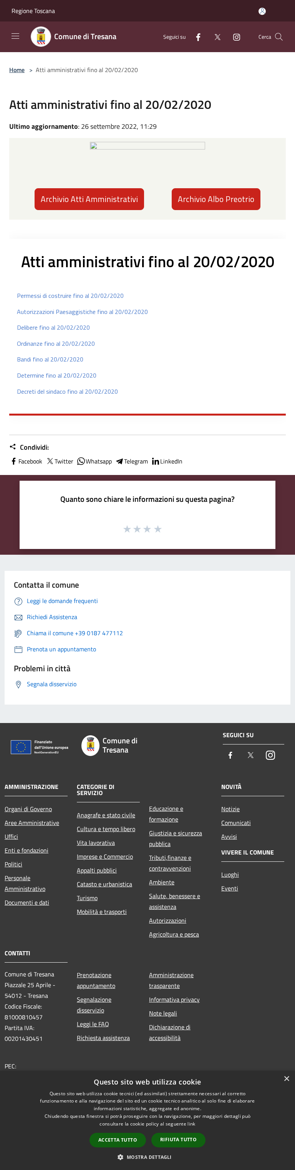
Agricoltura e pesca (174, 934)
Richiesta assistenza (103, 1037)
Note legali (163, 1013)
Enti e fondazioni (26, 850)
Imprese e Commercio (105, 856)
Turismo (87, 897)
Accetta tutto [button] (117, 1140)
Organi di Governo (28, 808)
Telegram (136, 461)
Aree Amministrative (32, 822)
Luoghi (230, 874)
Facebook (30, 461)
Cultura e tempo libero (106, 828)
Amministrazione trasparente (171, 980)
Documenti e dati (27, 902)
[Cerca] (278, 36)
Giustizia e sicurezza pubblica (175, 838)
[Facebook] (195, 36)
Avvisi (229, 836)
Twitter (64, 461)
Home (17, 69)
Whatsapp (99, 461)
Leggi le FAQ (93, 1024)
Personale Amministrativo (25, 883)
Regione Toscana (33, 10)
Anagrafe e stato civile (106, 815)
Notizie (230, 808)
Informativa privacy (174, 999)
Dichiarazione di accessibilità (170, 1032)
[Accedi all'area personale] (262, 11)
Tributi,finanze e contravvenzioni (170, 863)
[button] (147, 1157)
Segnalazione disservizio (94, 1005)
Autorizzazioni (167, 920)
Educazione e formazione (166, 814)
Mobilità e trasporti (102, 911)
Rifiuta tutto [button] (178, 1139)
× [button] (286, 1079)
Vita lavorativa (96, 842)
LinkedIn (171, 461)
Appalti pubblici (97, 870)
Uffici (11, 836)
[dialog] (147, 1120)
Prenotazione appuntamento (96, 980)
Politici (13, 864)
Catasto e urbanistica (104, 884)
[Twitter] (214, 36)
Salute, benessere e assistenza (174, 901)
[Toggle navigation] (15, 36)
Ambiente (161, 882)
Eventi (229, 888)
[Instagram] (233, 36)
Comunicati (236, 822)
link (191, 1124)
